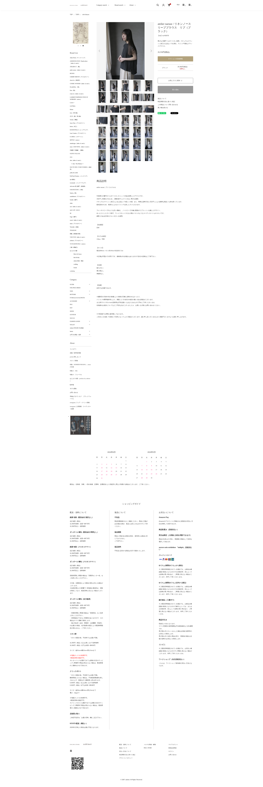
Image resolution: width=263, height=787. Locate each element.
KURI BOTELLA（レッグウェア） (79, 130)
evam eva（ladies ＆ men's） (77, 94)
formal (73, 267)
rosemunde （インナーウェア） (78, 183)
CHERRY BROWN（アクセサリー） (80, 77)
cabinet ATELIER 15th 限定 (77, 328)
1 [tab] (78, 45)
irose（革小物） (74, 113)
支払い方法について (125, 751)
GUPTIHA (72, 106)
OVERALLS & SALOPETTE (77, 298)
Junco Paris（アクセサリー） (77, 123)
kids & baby (75, 257)
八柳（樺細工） (74, 247)
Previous (99, 50)
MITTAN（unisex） (75, 140)
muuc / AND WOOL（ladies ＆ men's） (80, 147)
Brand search (118, 5)
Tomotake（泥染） (75, 227)
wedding (74, 264)
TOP (71, 14)
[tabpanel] (80, 33)
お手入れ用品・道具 (75, 334)
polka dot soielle (74, 172)
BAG (71, 304)
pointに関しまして (75, 357)
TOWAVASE (73, 230)
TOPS (77, 14)
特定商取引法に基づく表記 (166, 101)
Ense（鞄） (73, 90)
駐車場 (72, 385)
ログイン (171, 751)
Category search (99, 5)
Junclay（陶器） (74, 119)
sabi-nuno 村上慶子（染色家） (78, 186)
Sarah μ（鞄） (73, 193)
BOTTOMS (73, 294)
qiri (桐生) (72, 179)
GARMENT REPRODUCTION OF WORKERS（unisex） (79, 98)
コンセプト (73, 349)
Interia (71, 331)
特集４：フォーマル (76, 374)
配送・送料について (125, 744)
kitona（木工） (74, 126)
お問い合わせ (74, 392)
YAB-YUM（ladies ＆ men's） (78, 237)
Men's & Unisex (76, 254)
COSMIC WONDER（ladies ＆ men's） (80, 83)
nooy (71, 157)
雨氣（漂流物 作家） (75, 233)
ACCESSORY (73, 301)
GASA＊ (72, 102)
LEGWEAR (73, 314)
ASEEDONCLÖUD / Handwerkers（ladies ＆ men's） (79, 62)
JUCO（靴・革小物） (76, 116)
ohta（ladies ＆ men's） (76, 160)
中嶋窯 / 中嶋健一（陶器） (77, 150)
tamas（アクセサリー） (76, 223)
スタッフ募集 (74, 360)
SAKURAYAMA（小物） (77, 189)
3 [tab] (83, 45)
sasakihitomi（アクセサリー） (78, 196)
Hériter (71, 109)
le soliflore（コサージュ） (77, 136)
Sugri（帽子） (73, 217)
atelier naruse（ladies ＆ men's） (78, 70)
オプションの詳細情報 (175, 59)
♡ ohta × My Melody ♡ (76, 164)
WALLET (72, 324)
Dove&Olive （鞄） (75, 87)
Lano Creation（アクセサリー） (78, 133)
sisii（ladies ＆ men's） (76, 206)
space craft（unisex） (75, 210)
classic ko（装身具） (75, 80)
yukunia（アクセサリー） (77, 240)
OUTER (72, 284)
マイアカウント (173, 744)
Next (151, 50)
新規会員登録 (172, 748)
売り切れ (175, 90)
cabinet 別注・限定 (76, 261)
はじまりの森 (73, 250)
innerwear (72, 318)
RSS (145, 748)
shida (71, 203)
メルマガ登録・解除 (150, 744)
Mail (178, 4)
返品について (162, 98)
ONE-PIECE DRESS (75, 288)
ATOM (150, 748)
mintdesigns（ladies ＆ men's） (78, 143)
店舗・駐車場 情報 (75, 353)
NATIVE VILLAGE (75, 153)
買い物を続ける (163, 107)
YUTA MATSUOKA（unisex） (78, 244)
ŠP (70, 213)
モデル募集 (73, 388)
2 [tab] (80, 45)
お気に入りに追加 (174, 80)
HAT (71, 308)
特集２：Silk (73, 371)
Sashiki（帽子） (74, 200)
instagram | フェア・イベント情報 (80, 402)
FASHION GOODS (75, 321)
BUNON (72, 73)
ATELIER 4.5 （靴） (75, 66)
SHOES (72, 311)
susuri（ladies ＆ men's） (76, 220)
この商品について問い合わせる (168, 104)
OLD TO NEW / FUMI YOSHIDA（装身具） (80, 168)
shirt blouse (85, 14)
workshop (72, 271)
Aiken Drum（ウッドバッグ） (78, 57)
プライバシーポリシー (126, 758)
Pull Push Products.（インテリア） (79, 176)
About (131, 5)
